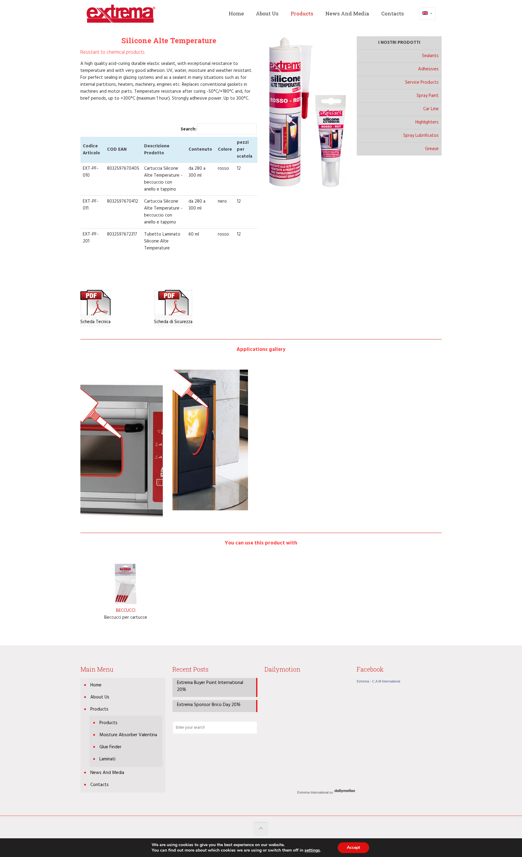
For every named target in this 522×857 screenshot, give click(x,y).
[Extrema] (121, 13)
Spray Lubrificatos (421, 135)
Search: (188, 129)
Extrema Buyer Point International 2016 (210, 686)
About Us (99, 697)
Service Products (422, 82)
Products (99, 709)
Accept (353, 847)
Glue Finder (110, 747)
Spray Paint (428, 95)
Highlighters (427, 122)
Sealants (430, 55)
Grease (432, 148)
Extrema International (312, 792)
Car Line (431, 109)
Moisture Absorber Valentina (128, 735)
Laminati (107, 759)
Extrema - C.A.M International (378, 681)
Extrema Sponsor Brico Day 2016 (208, 704)
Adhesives (428, 69)
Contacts (99, 784)
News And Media (107, 772)
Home (96, 685)
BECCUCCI (125, 610)
